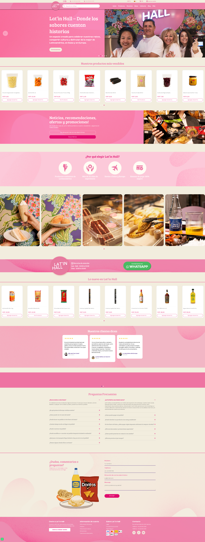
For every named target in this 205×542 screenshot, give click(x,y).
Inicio (114, 6)
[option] (102, 33)
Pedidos (82, 526)
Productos (121, 6)
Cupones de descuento (86, 533)
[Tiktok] (143, 532)
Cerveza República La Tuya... (10, 308)
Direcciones (83, 531)
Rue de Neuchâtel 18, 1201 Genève (141, 524)
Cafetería (143, 6)
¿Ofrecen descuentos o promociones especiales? (119, 429)
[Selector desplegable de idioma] (135, 1)
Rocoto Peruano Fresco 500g (114, 92)
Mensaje (107, 482)
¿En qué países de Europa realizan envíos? (61, 410)
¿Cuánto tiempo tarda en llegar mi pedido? (62, 424)
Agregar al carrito (12, 99)
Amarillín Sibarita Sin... (86, 308)
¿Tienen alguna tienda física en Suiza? (60, 443)
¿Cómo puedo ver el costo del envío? (59, 415)
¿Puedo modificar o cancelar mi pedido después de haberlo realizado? (70, 433)
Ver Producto (38, 99)
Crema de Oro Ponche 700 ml (191, 308)
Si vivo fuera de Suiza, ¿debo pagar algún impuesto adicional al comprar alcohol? (129, 424)
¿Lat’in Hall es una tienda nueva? (115, 400)
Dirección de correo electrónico (116, 475)
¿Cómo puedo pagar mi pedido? (114, 415)
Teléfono (108, 468)
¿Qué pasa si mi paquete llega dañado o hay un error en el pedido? (69, 438)
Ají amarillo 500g (6, 92)
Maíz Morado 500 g (162, 92)
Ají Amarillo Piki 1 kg (59, 308)
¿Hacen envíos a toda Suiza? (57, 400)
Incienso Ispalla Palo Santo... (138, 308)
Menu (136, 6)
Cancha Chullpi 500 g (189, 92)
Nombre (107, 460)
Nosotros (130, 6)
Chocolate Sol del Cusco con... (114, 308)
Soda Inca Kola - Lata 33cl (34, 92)
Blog (149, 6)
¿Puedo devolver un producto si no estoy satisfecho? (120, 420)
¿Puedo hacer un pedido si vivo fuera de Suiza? (63, 419)
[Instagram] (134, 532)
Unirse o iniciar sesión (59, 529)
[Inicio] (55, 6)
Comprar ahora (57, 43)
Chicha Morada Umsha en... (138, 92)
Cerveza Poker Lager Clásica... (36, 308)
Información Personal (86, 524)
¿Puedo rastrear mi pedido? (57, 429)
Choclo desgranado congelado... (63, 92)
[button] (15, 33)
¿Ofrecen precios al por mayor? (114, 438)
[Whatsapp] (138, 532)
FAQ (154, 6)
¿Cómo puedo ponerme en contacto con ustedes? (119, 434)
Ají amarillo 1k (83, 92)
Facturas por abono (85, 528)
